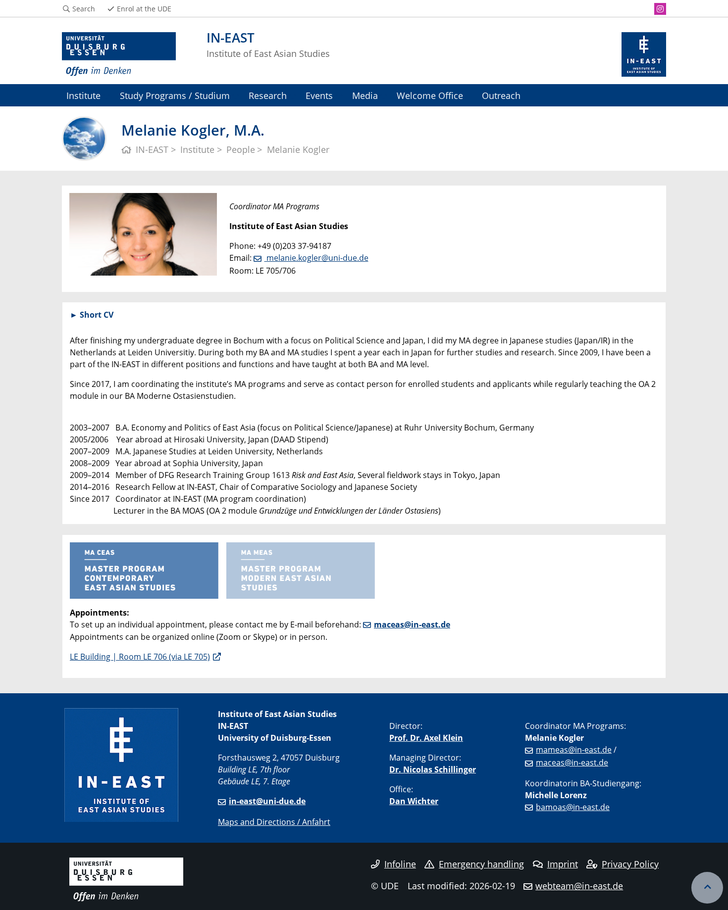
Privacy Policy (630, 864)
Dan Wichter (413, 801)
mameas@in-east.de (574, 749)
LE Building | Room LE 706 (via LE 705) (140, 656)
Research (268, 95)
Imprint (562, 864)
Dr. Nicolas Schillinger (432, 769)
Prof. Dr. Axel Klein (426, 737)
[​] (300, 569)
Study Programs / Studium (175, 95)
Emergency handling (481, 864)
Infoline (400, 864)
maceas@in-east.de (412, 624)
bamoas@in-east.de (573, 807)
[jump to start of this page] (707, 888)
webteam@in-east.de (579, 886)
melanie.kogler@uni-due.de (316, 257)
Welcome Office (430, 95)
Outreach (501, 95)
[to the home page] (119, 54)
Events (319, 95)
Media (365, 95)
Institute (83, 95)
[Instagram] (660, 9)
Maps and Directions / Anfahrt (274, 821)
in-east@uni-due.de (267, 801)
